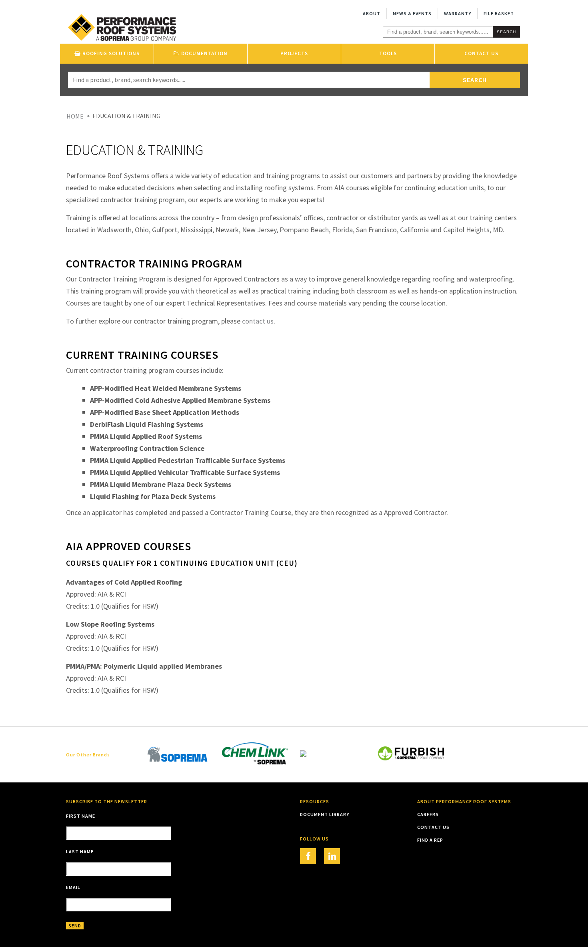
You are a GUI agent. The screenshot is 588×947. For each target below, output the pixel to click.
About (371, 13)
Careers (428, 814)
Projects (294, 53)
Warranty (457, 13)
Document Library (324, 814)
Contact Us (481, 53)
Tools (388, 53)
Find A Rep (430, 840)
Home (75, 116)
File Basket (499, 13)
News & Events (412, 13)
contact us (258, 321)
